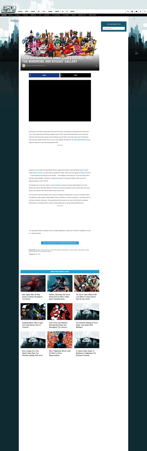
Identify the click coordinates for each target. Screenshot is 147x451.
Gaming (50, 11)
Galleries (46, 15)
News (26, 11)
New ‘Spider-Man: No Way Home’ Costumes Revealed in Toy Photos (32, 297)
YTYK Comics (66, 15)
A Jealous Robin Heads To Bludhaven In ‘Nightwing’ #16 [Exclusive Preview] (86, 353)
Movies (73, 11)
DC (63, 11)
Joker (79, 250)
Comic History (92, 15)
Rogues (74, 15)
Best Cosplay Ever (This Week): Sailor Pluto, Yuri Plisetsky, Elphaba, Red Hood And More (32, 353)
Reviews (17, 15)
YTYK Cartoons (56, 15)
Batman (58, 185)
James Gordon (73, 250)
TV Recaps (25, 15)
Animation (33, 15)
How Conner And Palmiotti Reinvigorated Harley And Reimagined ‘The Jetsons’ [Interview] (58, 325)
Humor (33, 11)
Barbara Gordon (38, 173)
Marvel (57, 11)
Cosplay (10, 15)
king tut (83, 250)
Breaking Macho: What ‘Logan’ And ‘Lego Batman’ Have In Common (32, 325)
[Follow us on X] (145, 11)
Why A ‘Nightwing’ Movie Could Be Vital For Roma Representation (60, 353)
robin (36, 251)
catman (52, 250)
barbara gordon (40, 250)
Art (39, 11)
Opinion (20, 11)
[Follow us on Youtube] (136, 11)
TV (67, 11)
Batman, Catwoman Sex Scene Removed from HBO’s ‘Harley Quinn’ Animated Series (59, 297)
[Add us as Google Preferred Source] (132, 11)
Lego (30, 134)
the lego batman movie (44, 251)
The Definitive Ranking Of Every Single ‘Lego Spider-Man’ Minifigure (87, 325)
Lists (40, 15)
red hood (31, 251)
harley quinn (65, 250)
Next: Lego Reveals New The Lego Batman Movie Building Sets (60, 243)
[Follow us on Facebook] (141, 11)
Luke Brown (28, 65)
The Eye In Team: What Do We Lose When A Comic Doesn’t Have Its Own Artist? (86, 297)
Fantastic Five (82, 15)
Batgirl (83, 173)
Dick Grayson (58, 250)
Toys (44, 11)
